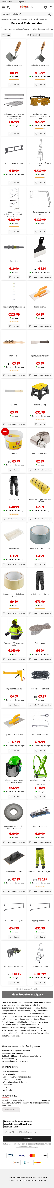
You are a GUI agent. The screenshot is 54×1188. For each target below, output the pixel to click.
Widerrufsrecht (9, 1074)
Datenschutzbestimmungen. (27, 1146)
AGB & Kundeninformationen (14, 1072)
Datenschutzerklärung (12, 1079)
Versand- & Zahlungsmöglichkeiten (17, 1077)
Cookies (6, 1087)
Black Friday (8, 1090)
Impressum (7, 1085)
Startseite (5, 19)
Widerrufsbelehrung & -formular (15, 1082)
